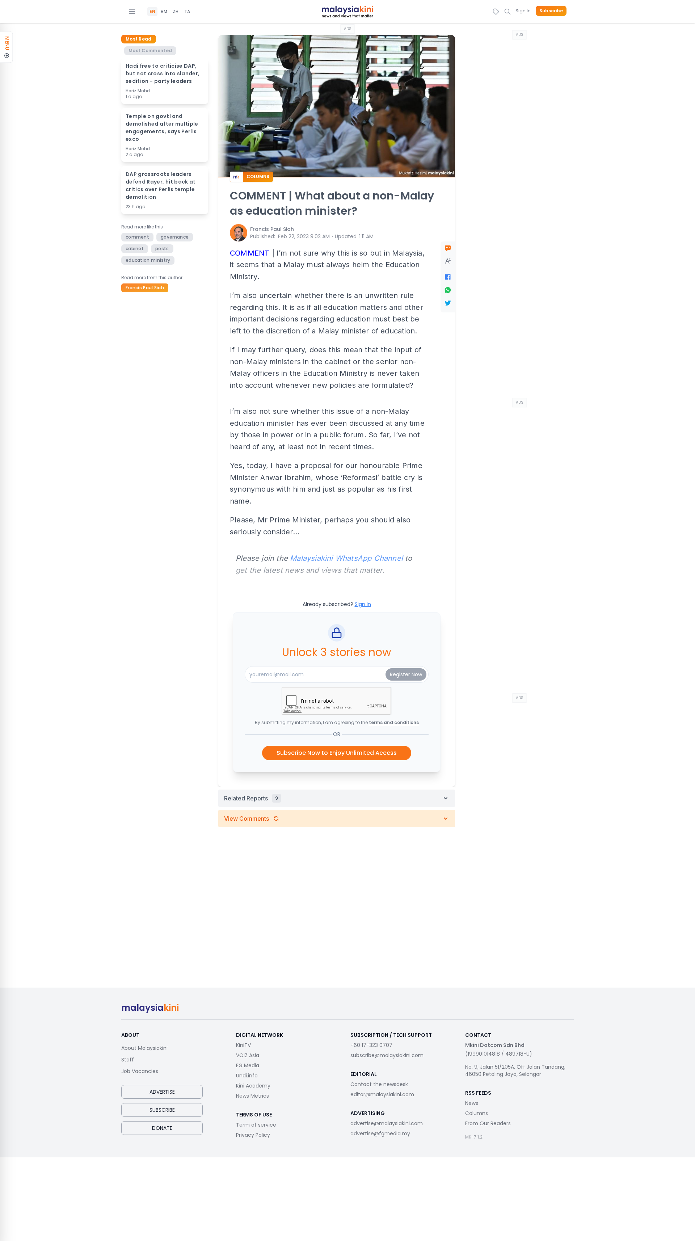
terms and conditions (394, 722)
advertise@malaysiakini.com (386, 1123)
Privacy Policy (253, 1135)
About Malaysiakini (144, 1048)
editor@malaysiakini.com (382, 1094)
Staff (127, 1059)
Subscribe (551, 11)
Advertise (162, 1091)
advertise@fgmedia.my (380, 1133)
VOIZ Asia (247, 1055)
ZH (175, 11)
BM (164, 11)
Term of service (256, 1124)
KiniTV (243, 1045)
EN (152, 11)
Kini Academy (253, 1085)
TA (187, 11)
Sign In (523, 11)
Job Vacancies (139, 1071)
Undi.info (247, 1075)
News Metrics (252, 1095)
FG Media (247, 1065)
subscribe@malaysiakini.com (387, 1055)
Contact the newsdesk (379, 1084)
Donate (162, 1128)
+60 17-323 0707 (371, 1045)
